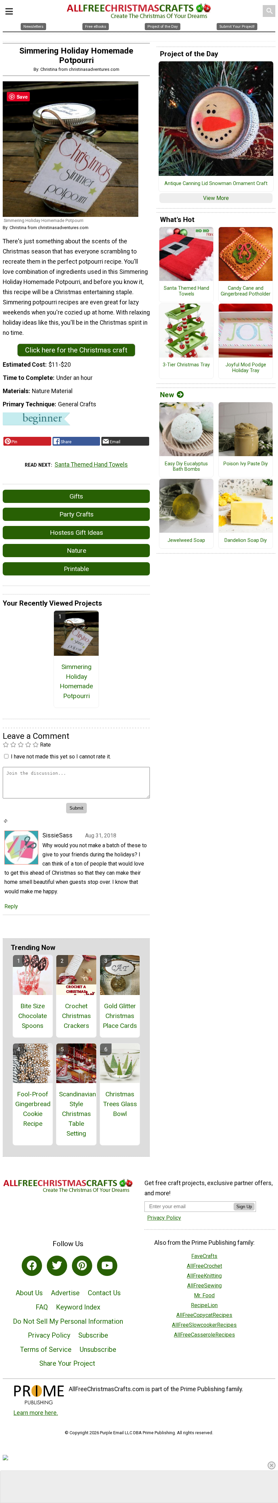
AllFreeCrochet (204, 1266)
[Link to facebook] (32, 1266)
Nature (76, 550)
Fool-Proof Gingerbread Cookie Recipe (32, 1108)
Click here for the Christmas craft (76, 350)
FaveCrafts (204, 1256)
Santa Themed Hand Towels (91, 464)
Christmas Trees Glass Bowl (120, 1104)
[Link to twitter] (57, 1266)
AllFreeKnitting (204, 1276)
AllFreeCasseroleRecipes (204, 1335)
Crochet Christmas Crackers (76, 1016)
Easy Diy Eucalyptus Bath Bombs (186, 466)
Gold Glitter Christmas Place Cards (120, 1016)
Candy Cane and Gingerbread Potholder (246, 291)
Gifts (76, 496)
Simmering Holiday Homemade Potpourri (76, 681)
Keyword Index (78, 1307)
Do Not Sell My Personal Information (68, 1321)
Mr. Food (204, 1295)
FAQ (42, 1307)
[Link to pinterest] (82, 1266)
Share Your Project (67, 1363)
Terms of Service (46, 1349)
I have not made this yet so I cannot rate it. (61, 756)
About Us (29, 1293)
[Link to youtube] (107, 1266)
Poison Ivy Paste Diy (245, 464)
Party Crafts (76, 514)
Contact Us (104, 1293)
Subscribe (93, 1335)
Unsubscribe (98, 1349)
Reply (11, 906)
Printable (76, 569)
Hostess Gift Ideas (76, 532)
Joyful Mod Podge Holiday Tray (245, 367)
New (167, 395)
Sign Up (244, 1206)
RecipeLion (204, 1305)
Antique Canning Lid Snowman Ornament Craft (215, 183)
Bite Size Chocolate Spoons (32, 1016)
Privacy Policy (49, 1335)
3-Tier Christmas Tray (186, 365)
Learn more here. (36, 1412)
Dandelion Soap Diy (245, 540)
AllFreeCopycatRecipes (204, 1315)
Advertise (65, 1293)
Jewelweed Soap (186, 540)
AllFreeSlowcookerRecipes (204, 1325)
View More (216, 198)
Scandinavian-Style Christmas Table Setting (76, 1113)
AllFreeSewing (204, 1285)
